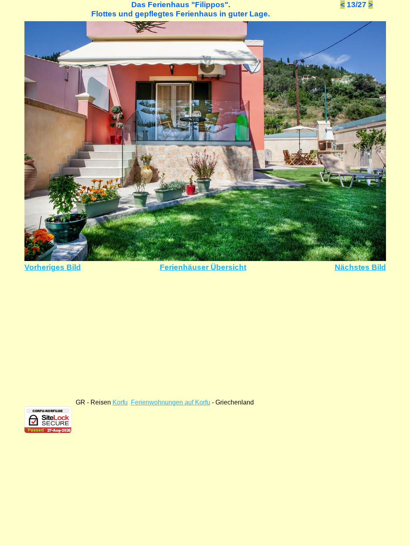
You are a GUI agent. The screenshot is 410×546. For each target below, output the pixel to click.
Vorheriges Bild (52, 267)
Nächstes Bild (360, 267)
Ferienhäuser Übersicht (203, 267)
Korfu (120, 402)
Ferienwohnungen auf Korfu (170, 402)
